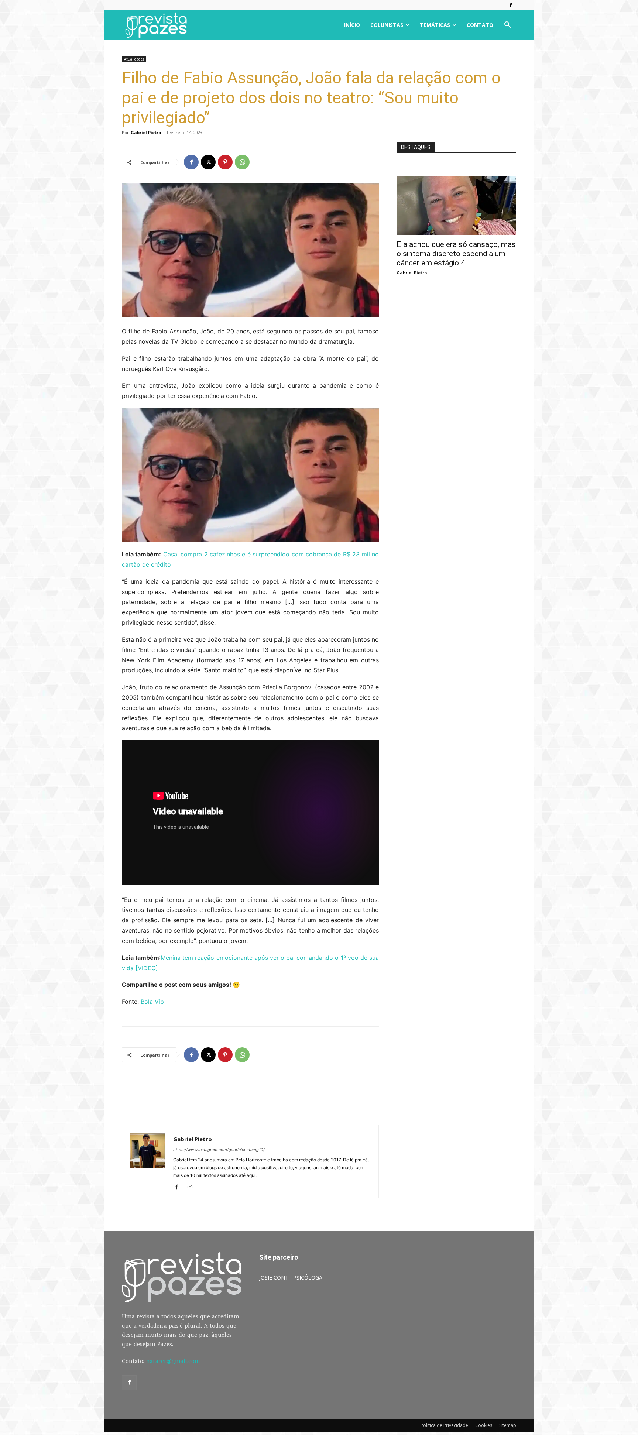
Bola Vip (152, 1001)
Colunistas (386, 24)
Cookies (483, 1425)
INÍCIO (352, 24)
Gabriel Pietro (146, 132)
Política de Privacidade (444, 1425)
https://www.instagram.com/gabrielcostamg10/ (219, 1149)
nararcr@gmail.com (173, 1360)
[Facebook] (510, 5)
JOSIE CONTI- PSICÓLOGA (290, 1277)
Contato (480, 24)
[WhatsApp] (242, 162)
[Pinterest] (225, 162)
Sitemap (507, 1425)
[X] (208, 162)
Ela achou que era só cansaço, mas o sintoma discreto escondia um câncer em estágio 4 (456, 253)
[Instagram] (192, 1187)
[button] (507, 25)
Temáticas (435, 24)
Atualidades (134, 59)
